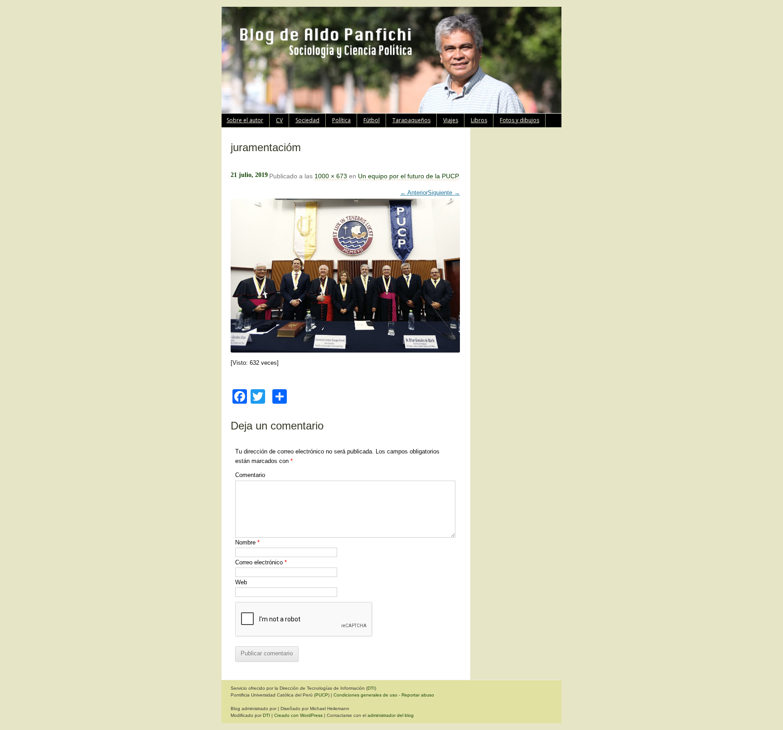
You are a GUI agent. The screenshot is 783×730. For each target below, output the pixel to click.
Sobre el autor (245, 120)
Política (341, 120)
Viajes (450, 120)
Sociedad (307, 120)
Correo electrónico (261, 562)
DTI (371, 688)
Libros (479, 120)
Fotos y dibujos (519, 120)
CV (279, 120)
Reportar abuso (417, 694)
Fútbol (371, 120)
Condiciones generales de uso (365, 694)
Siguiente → (444, 192)
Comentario (250, 475)
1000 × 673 (330, 176)
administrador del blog (390, 715)
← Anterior (414, 192)
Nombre (247, 542)
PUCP (321, 694)
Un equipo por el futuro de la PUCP (408, 176)
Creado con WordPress (298, 715)
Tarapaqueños (411, 120)
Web (241, 582)
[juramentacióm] (345, 271)
